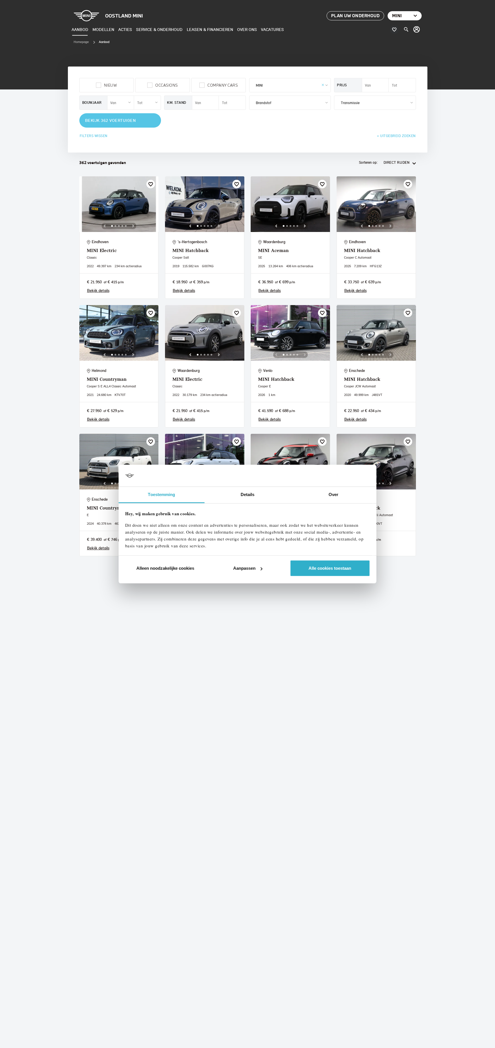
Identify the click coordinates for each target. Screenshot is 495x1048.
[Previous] (104, 226)
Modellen (103, 29)
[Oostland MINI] (417, 29)
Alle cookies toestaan (330, 568)
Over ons (247, 29)
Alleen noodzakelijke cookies (165, 568)
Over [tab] (333, 494)
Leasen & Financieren (210, 29)
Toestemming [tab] (161, 494)
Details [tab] (248, 494)
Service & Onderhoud (159, 29)
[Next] (133, 226)
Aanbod (80, 29)
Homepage (81, 42)
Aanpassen (244, 568)
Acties (125, 29)
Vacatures (272, 29)
